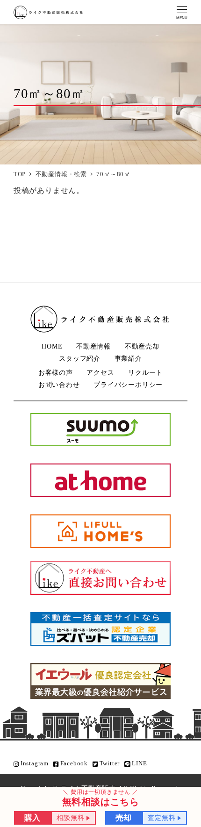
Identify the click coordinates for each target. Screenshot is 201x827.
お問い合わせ (59, 384)
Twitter (109, 763)
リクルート (145, 372)
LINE (138, 763)
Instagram (34, 763)
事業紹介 (128, 358)
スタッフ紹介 (79, 358)
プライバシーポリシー (128, 384)
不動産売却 (142, 346)
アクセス (100, 372)
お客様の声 (55, 372)
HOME (52, 346)
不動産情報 (93, 346)
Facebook (73, 763)
